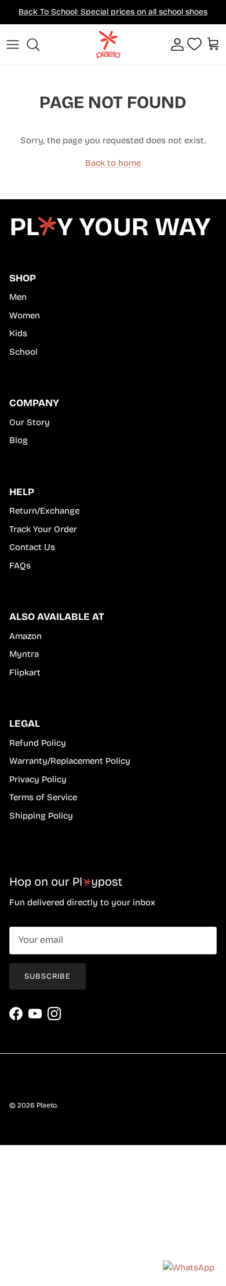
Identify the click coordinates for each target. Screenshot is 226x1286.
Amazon (25, 636)
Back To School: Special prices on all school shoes (113, 12)
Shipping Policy (41, 816)
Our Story (29, 422)
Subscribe (47, 976)
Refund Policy (37, 743)
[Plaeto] (110, 44)
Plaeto (47, 1105)
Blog (18, 440)
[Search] (38, 44)
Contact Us (32, 547)
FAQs (20, 565)
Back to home (113, 163)
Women (24, 315)
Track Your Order (43, 529)
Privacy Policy (38, 779)
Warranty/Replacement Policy (69, 761)
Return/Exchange (44, 511)
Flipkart (25, 672)
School (23, 352)
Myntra (24, 654)
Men (18, 297)
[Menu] (12, 44)
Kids (18, 333)
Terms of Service (43, 797)
